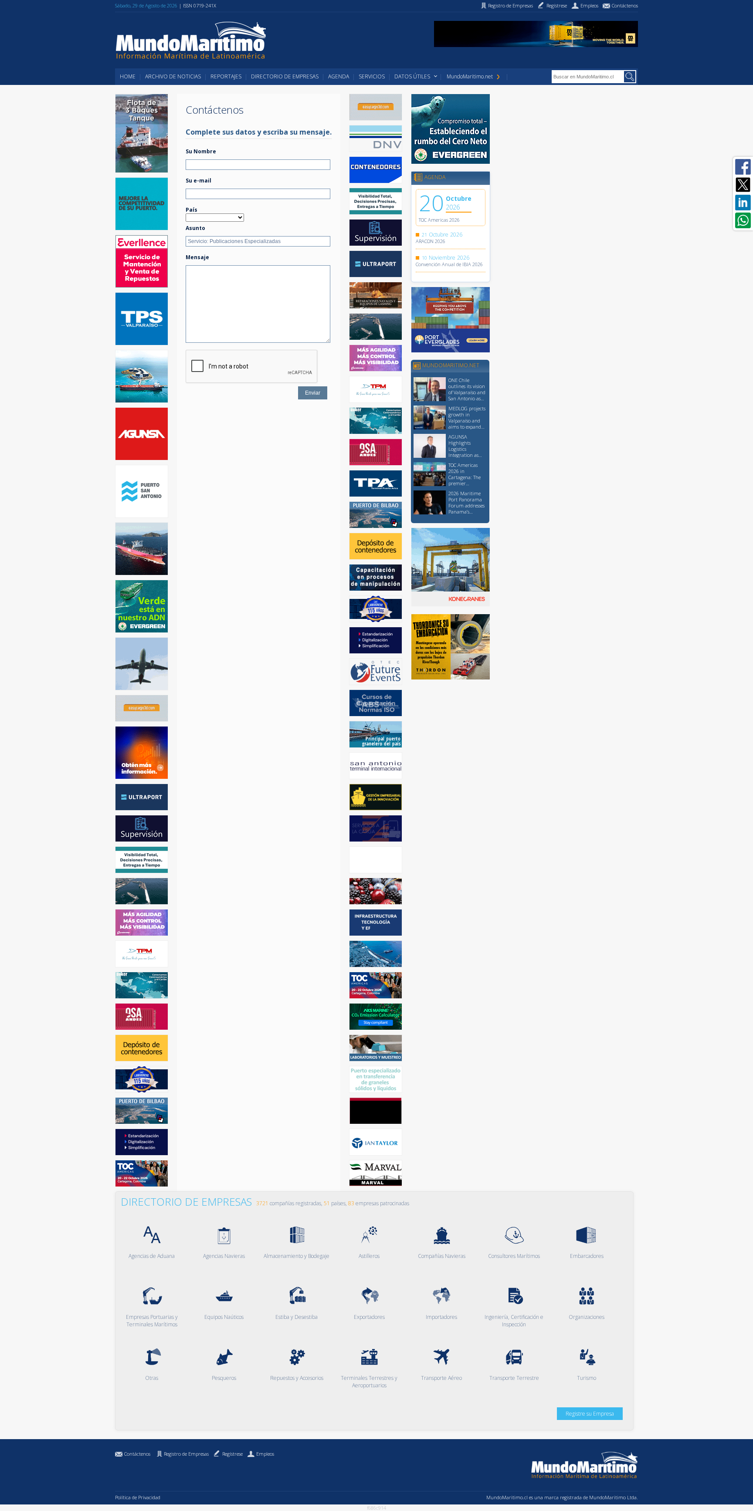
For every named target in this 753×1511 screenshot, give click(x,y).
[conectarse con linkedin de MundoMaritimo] (743, 202)
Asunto (195, 228)
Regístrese (232, 1453)
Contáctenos (137, 1453)
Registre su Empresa (590, 1413)
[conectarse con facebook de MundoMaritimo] (743, 167)
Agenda (338, 76)
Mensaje (197, 257)
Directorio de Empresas (285, 76)
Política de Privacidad (137, 1497)
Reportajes (225, 76)
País (191, 209)
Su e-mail (198, 180)
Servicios (372, 76)
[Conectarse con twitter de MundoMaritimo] (743, 185)
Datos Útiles (412, 76)
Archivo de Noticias (173, 76)
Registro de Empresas (186, 1453)
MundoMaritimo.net (470, 76)
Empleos (265, 1453)
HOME (128, 76)
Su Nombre (201, 151)
